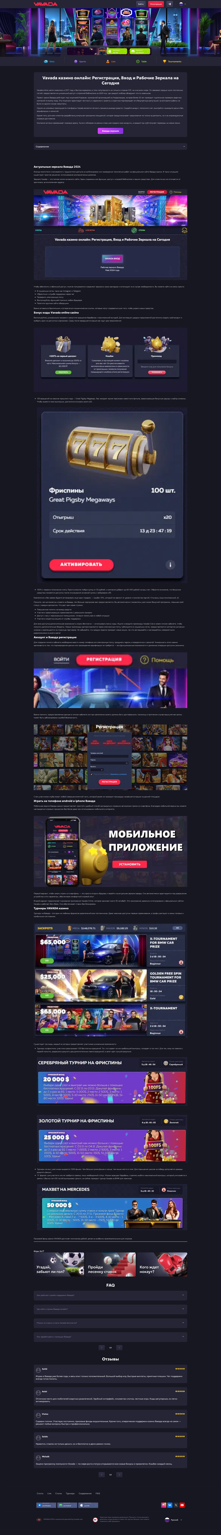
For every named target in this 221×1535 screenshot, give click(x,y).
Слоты (40, 1493)
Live (49, 1493)
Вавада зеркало (110, 131)
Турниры (70, 1493)
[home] (45, 4)
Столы (58, 1493)
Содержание (85, 1493)
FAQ (98, 1493)
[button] (218, 32)
